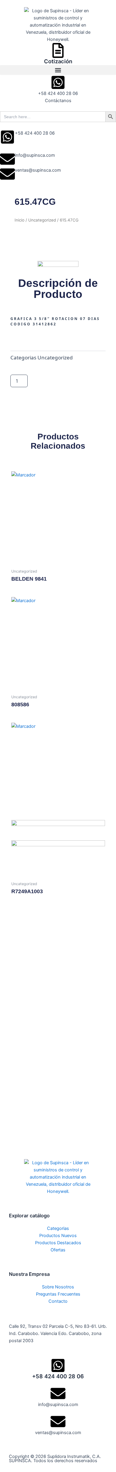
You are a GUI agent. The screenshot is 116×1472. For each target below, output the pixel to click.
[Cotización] (58, 50)
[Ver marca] (58, 265)
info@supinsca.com (35, 155)
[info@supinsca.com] (7, 159)
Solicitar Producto (45, 381)
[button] (58, 70)
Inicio (19, 220)
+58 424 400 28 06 (35, 133)
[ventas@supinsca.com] (7, 174)
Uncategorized (42, 220)
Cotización (58, 61)
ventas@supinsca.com (38, 170)
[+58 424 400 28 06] (7, 137)
